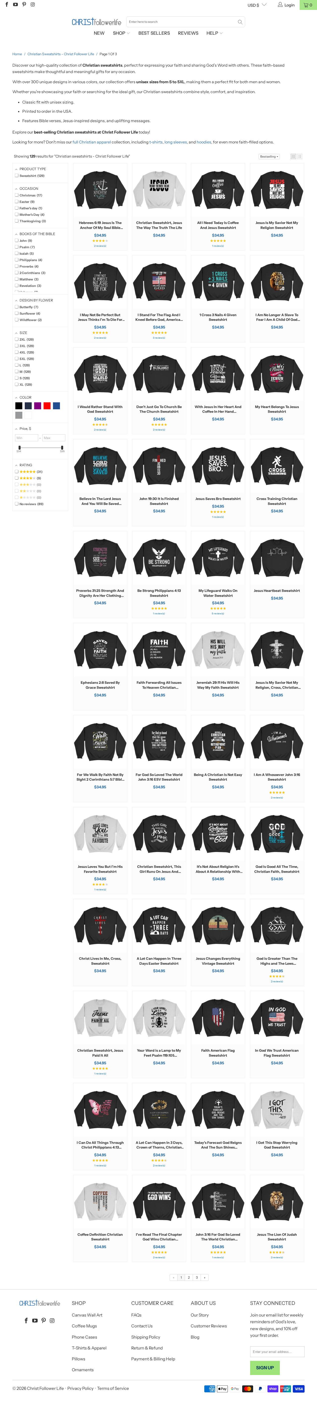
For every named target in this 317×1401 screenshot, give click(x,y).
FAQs (136, 1315)
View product (100, 205)
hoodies (204, 141)
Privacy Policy (80, 1388)
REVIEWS (188, 33)
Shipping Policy (145, 1337)
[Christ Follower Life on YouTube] (15, 4)
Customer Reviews (209, 1325)
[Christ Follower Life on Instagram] (32, 4)
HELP (213, 33)
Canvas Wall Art (87, 1315)
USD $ (253, 5)
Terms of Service (113, 1388)
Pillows (78, 1358)
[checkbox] (19, 406)
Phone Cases (84, 1337)
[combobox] (185, 21)
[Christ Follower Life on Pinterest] (23, 4)
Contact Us (142, 1325)
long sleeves (175, 141)
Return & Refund (147, 1348)
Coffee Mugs (84, 1325)
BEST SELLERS (154, 33)
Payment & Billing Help (153, 1358)
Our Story (200, 1315)
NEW (99, 33)
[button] (293, 156)
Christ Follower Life (45, 1388)
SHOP (119, 33)
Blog (195, 1337)
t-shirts (156, 141)
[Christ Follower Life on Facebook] (6, 4)
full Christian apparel (92, 141)
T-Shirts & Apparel (89, 1348)
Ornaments (83, 1369)
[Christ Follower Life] (96, 21)
